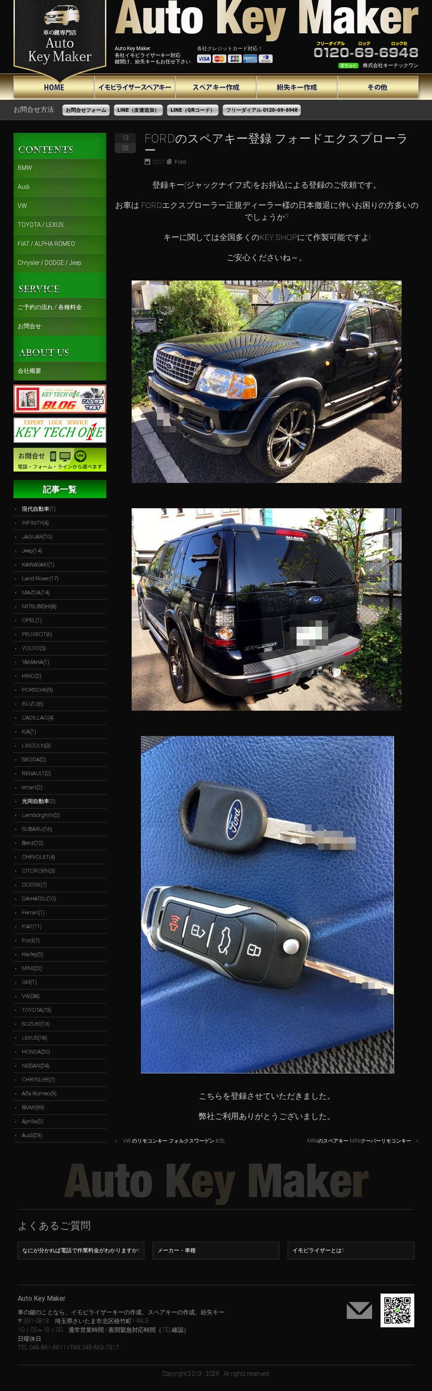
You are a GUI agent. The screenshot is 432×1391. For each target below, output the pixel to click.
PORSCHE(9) (37, 690)
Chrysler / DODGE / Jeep (49, 262)
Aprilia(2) (32, 1121)
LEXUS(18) (34, 1038)
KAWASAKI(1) (38, 564)
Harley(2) (32, 954)
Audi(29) (32, 1135)
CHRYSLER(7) (38, 1079)
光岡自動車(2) (39, 801)
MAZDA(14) (36, 592)
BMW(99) (33, 1107)
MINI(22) (32, 968)
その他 (378, 87)
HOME (54, 87)
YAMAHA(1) (35, 662)
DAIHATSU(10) (39, 898)
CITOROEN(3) (38, 871)
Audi (24, 186)
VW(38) (31, 996)
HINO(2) (31, 676)
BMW (25, 167)
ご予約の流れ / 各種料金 (50, 307)
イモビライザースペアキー (135, 87)
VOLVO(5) (34, 648)
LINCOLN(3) (36, 745)
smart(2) (32, 787)
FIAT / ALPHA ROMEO (46, 243)
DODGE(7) (34, 885)
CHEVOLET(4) (38, 857)
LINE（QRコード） (192, 110)
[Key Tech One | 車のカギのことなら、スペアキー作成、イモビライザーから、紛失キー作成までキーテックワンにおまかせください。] (60, 42)
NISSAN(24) (35, 1065)
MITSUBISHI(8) (39, 606)
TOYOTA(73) (36, 1010)
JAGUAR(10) (37, 537)
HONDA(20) (36, 1052)
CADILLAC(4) (38, 717)
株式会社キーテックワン (390, 65)
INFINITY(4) (35, 523)
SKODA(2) (34, 759)
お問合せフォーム (86, 110)
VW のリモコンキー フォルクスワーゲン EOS (173, 1141)
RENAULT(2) (36, 773)
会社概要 (29, 370)
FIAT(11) (32, 926)
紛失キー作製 (297, 87)
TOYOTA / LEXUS (41, 224)
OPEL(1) (32, 620)
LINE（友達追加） (138, 110)
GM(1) (29, 982)
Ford (180, 162)
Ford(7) (31, 940)
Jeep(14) (32, 550)
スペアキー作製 (216, 87)
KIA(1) (29, 731)
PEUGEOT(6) (37, 634)
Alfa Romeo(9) (39, 1093)
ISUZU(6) (32, 704)
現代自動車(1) (39, 509)
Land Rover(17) (40, 578)
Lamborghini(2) (41, 815)
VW (22, 205)
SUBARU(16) (37, 829)
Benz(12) (32, 843)
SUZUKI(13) (36, 1024)
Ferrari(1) (33, 912)
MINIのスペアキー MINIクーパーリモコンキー (359, 1141)
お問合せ (29, 326)
